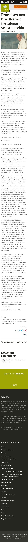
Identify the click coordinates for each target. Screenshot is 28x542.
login (15, 360)
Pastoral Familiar (6, 482)
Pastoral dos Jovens (7, 468)
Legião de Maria (6, 465)
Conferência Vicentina (7, 516)
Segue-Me (4, 485)
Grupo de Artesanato (7, 488)
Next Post (21, 342)
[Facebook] (11, 385)
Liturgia (3, 497)
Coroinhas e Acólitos (7, 479)
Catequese (4, 504)
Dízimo (3, 453)
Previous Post (9, 342)
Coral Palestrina (6, 456)
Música (3, 510)
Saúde (3, 447)
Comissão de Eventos (7, 450)
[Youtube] (14, 385)
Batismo (3, 513)
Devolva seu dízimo (20, 7)
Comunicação (5, 507)
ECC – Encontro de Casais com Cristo (12, 471)
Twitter (21, 330)
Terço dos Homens (6, 519)
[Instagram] (16, 385)
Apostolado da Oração (7, 501)
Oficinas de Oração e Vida (8, 459)
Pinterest (25, 330)
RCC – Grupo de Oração (8, 494)
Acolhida (3, 491)
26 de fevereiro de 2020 (9, 31)
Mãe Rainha (4, 462)
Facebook (17, 330)
